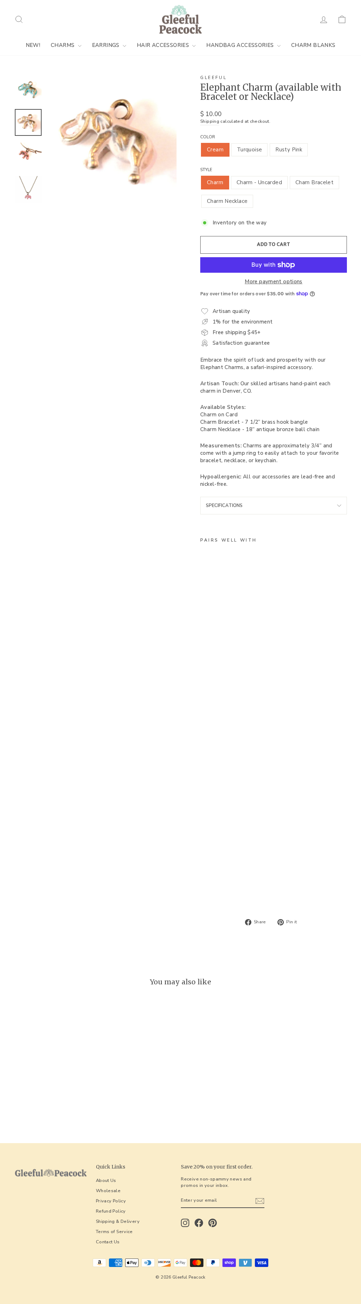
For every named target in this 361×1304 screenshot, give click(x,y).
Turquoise (249, 149)
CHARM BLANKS (313, 45)
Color (207, 137)
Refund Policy (111, 1211)
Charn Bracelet (314, 182)
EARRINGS (106, 45)
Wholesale (108, 1191)
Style (206, 170)
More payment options (273, 281)
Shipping (209, 122)
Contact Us (108, 1242)
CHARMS (63, 45)
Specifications (224, 505)
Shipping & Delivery (118, 1221)
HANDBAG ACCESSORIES (240, 45)
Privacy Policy (111, 1201)
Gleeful (213, 77)
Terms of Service (114, 1231)
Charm (215, 182)
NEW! (33, 45)
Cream (215, 149)
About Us (106, 1180)
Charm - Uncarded (259, 182)
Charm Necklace (227, 201)
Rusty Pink (288, 149)
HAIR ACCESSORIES (163, 45)
